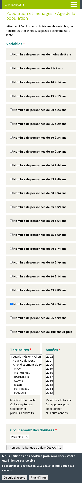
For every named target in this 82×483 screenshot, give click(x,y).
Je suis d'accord (15, 477)
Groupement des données (33, 430)
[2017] (49, 377)
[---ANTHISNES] (38, 373)
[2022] (49, 357)
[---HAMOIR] (38, 393)
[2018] (49, 373)
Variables (15, 43)
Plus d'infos (39, 477)
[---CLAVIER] (38, 381)
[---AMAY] (38, 369)
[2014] (49, 389)
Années (53, 349)
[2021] (49, 361)
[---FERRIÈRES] (38, 389)
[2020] (49, 365)
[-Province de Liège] (38, 361)
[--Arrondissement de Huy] (38, 365)
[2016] (49, 381)
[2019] (49, 369)
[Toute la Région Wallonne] (38, 357)
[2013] (49, 393)
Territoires (21, 349)
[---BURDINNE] (38, 377)
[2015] (49, 385)
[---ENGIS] (38, 385)
